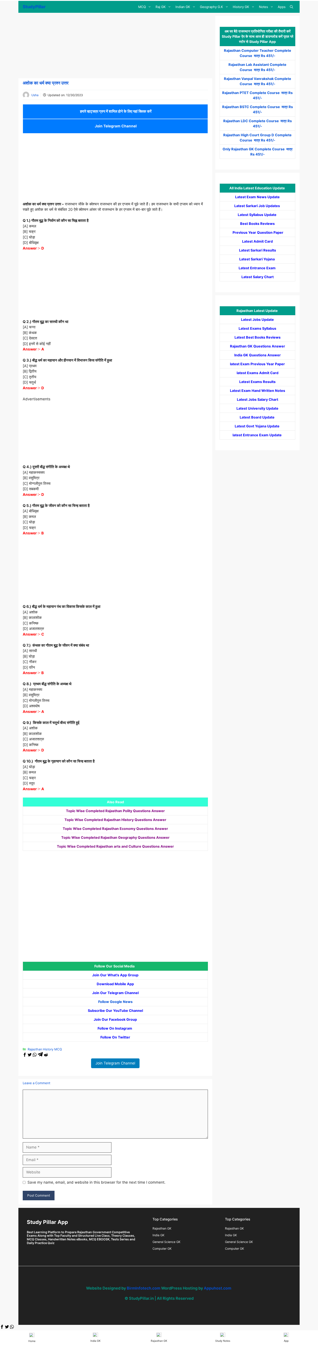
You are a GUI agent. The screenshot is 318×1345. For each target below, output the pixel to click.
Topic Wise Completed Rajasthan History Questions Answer (115, 820)
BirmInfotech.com (143, 1288)
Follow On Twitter (115, 1037)
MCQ (142, 7)
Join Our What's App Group (115, 975)
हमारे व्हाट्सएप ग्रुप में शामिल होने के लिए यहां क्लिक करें (115, 111)
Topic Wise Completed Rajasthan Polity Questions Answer (115, 811)
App (286, 1340)
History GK (241, 7)
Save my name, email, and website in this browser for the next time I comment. (96, 1182)
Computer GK (162, 1248)
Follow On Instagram (115, 1028)
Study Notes (222, 1340)
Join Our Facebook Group (115, 1019)
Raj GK (161, 7)
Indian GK (182, 7)
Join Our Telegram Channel (115, 993)
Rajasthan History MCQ (45, 1049)
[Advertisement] (115, 46)
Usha (35, 95)
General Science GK (166, 1242)
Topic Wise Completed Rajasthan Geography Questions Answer (115, 837)
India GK (158, 1235)
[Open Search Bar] (291, 7)
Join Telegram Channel (115, 126)
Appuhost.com (217, 1288)
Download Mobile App (115, 984)
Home (31, 1341)
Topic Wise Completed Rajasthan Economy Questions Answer (115, 828)
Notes (263, 7)
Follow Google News (115, 1001)
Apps (282, 7)
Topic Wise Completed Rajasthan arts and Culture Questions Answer (115, 846)
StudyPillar (34, 6)
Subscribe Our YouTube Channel (115, 1010)
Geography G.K (211, 7)
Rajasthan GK (162, 1228)
